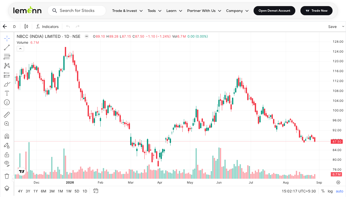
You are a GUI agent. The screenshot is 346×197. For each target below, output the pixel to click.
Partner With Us (201, 10)
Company (234, 10)
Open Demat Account (274, 11)
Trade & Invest (124, 10)
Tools (152, 10)
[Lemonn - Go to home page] (27, 9)
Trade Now (320, 11)
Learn (171, 10)
